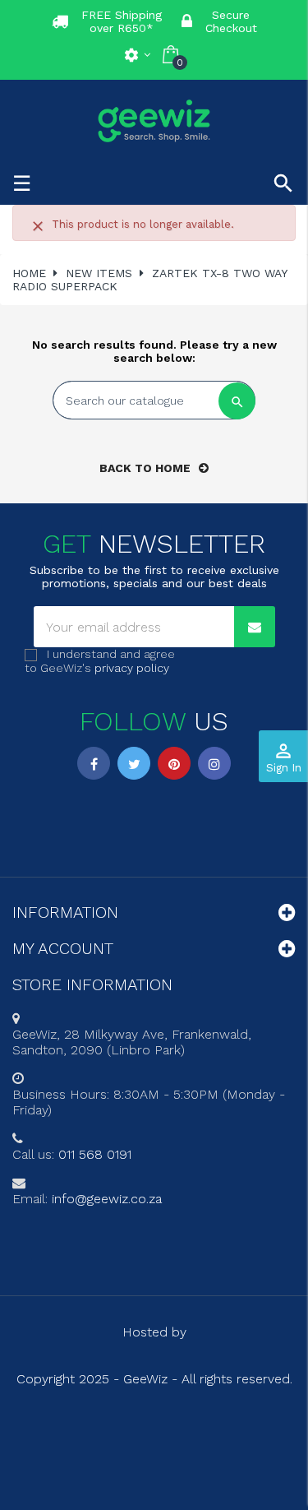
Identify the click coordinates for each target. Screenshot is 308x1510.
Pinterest (174, 763)
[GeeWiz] (154, 120)
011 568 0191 (94, 1154)
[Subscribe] (254, 626)
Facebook (93, 763)
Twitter (133, 763)
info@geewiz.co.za (107, 1199)
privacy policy (131, 667)
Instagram (214, 763)
